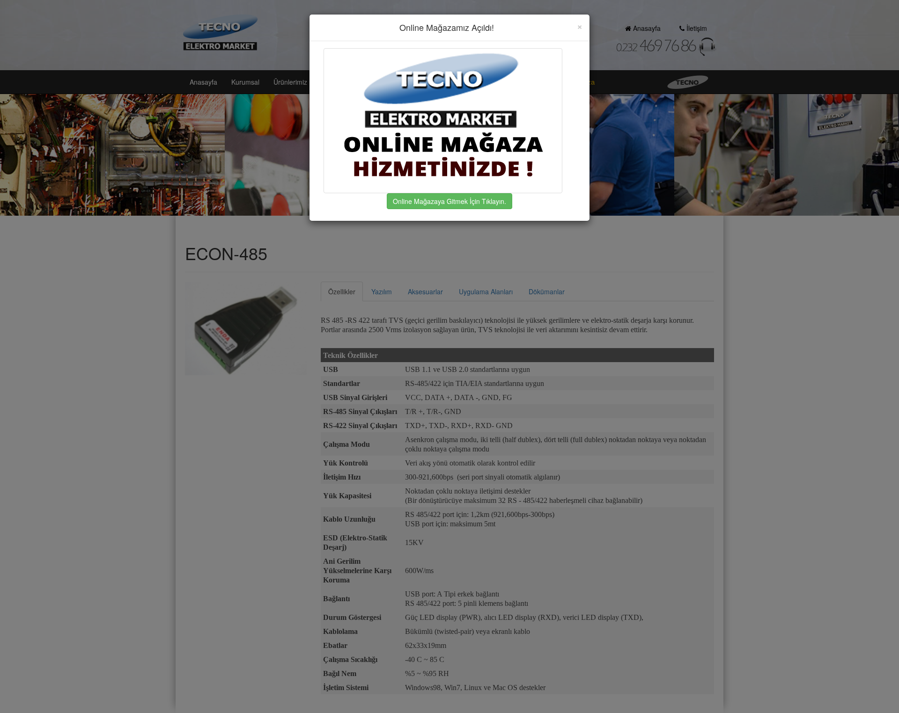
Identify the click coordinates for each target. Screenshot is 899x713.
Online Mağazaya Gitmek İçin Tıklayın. (449, 201)
